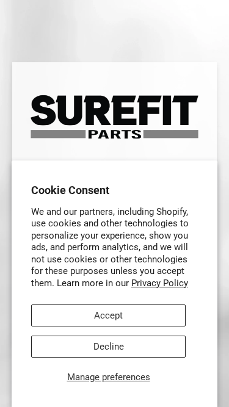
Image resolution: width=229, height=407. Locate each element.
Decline (108, 346)
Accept (108, 315)
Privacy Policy (159, 283)
